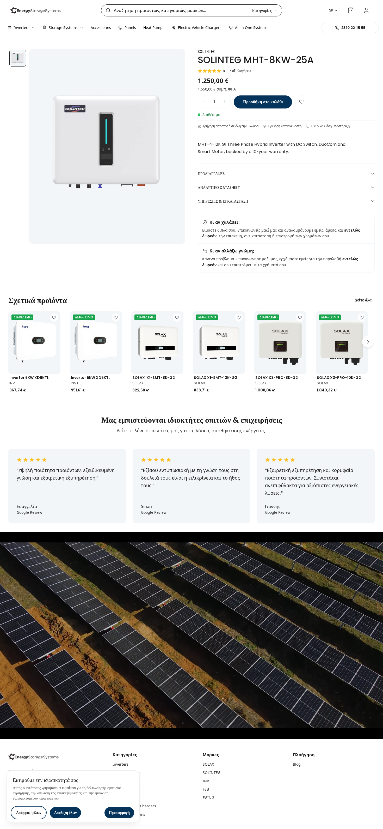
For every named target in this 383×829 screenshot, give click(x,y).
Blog (297, 764)
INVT (207, 780)
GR (331, 10)
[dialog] (73, 796)
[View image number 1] (17, 58)
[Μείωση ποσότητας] (204, 101)
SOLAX (208, 764)
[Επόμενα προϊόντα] (368, 342)
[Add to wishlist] (54, 317)
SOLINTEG (211, 772)
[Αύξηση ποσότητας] (224, 101)
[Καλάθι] (350, 10)
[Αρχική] (36, 10)
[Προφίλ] (366, 10)
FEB (206, 789)
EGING (208, 797)
